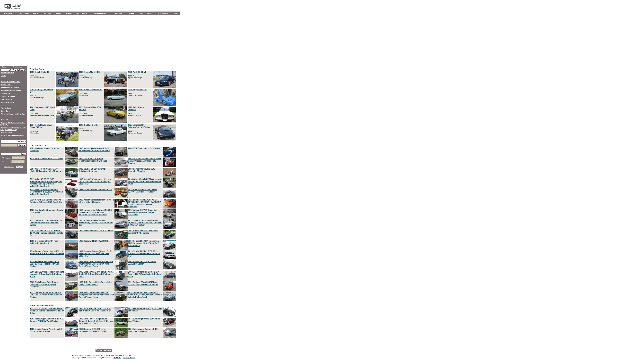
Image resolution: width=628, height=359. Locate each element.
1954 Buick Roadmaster (90, 90)
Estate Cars (6, 84)
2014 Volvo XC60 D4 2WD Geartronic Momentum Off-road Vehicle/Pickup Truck (145, 181)
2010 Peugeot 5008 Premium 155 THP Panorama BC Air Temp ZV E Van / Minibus (143, 243)
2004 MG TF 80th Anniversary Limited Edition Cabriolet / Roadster (46, 170)
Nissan (132, 13)
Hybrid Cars (6, 120)
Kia (77, 13)
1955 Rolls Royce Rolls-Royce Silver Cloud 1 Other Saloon (95, 283)
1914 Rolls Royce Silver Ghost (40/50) (41, 126)
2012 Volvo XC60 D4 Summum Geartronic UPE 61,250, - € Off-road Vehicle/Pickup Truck (46, 191)
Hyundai (69, 13)
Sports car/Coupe (8, 96)
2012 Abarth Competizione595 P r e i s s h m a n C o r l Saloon (96, 201)
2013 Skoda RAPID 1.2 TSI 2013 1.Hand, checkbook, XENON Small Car (144, 253)
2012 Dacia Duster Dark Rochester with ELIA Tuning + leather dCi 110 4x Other (47, 310)
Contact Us (17, 67)
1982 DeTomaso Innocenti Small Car (95, 189)
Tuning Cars (6, 108)
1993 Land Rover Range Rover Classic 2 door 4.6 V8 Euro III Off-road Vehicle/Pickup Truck (95, 321)
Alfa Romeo (8, 13)
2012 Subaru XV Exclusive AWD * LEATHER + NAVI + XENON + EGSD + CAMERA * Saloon (145, 222)
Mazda (84, 13)
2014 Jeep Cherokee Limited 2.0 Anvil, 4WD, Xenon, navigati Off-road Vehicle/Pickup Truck (145, 294)
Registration (9, 167)
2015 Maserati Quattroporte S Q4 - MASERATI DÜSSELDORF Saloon (94, 149)
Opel (141, 13)
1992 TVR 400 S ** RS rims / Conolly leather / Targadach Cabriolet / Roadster (144, 161)
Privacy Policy (129, 358)
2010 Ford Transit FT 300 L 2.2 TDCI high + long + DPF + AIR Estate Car (94, 309)
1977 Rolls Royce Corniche (136, 108)
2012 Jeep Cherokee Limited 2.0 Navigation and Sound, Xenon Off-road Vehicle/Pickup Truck (96, 294)
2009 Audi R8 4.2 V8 (137, 72)
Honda (58, 13)
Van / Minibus (6, 99)
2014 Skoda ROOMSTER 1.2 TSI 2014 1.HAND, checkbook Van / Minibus (44, 263)
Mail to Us (117, 358)
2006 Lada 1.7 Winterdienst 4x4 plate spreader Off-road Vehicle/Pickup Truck (47, 274)
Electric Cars (6, 132)
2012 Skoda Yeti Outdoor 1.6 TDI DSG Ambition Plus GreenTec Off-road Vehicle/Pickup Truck (95, 263)
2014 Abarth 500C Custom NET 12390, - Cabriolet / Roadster (142, 190)
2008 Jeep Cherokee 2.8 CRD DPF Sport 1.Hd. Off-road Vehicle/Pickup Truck (144, 274)
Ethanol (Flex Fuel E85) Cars (12, 135)
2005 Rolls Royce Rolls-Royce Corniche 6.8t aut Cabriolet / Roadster (44, 284)
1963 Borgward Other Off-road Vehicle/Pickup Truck (44, 242)
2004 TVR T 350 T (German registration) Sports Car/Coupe (92, 160)
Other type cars (7, 102)
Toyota (149, 13)
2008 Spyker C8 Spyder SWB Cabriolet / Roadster (141, 170)
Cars (4, 67)
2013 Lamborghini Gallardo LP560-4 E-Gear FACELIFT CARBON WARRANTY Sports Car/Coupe (95, 212)
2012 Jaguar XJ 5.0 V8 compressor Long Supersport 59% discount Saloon (46, 222)
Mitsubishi (119, 13)
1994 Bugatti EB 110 (137, 90)
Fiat (44, 13)
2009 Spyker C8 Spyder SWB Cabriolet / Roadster (92, 170)
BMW (27, 13)
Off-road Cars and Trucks (11, 90)
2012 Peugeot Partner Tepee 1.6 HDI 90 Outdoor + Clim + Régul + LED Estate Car (95, 253)
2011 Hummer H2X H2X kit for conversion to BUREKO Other (92, 330)
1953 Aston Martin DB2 (90, 72)
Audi (20, 13)
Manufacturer (7, 73)
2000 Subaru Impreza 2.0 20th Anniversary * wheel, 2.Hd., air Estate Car (95, 222)
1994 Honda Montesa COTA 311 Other (95, 231)
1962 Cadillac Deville (88, 125)
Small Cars (5, 93)
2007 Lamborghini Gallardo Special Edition (139, 126)
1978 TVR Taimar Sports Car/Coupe (46, 159)
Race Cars (5, 111)
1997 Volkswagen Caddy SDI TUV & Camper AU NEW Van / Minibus (46, 320)
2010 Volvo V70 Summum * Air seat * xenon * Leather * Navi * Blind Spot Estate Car (95, 181)
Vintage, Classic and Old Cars (13, 114)
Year (3, 76)
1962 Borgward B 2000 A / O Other (94, 241)
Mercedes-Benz (100, 13)
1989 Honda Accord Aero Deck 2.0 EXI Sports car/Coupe (46, 330)
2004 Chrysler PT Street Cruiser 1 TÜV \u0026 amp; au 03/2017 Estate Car (46, 233)
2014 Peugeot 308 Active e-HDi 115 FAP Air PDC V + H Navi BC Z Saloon (47, 252)
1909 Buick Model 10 (39, 72)
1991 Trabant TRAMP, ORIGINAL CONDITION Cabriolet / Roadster (143, 283)
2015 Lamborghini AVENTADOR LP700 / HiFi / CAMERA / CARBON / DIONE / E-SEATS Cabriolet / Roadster (144, 203)
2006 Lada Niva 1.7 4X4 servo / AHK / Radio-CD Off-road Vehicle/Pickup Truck (95, 274)
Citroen (36, 13)
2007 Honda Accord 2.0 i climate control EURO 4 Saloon (143, 232)
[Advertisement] (90, 41)
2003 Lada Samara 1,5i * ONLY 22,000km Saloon (142, 262)
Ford (50, 13)
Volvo (176, 13)
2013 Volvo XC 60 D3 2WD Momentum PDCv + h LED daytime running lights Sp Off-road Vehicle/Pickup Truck (46, 182)
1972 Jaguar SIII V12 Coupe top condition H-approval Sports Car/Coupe (142, 212)
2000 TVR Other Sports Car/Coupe (144, 148)
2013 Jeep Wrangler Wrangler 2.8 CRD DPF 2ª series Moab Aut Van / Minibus (46, 294)
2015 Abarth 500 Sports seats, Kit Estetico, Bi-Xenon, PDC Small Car (46, 201)
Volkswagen (163, 13)
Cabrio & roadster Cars (10, 82)
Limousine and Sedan (10, 87)
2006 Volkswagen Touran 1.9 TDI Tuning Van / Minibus (143, 330)
